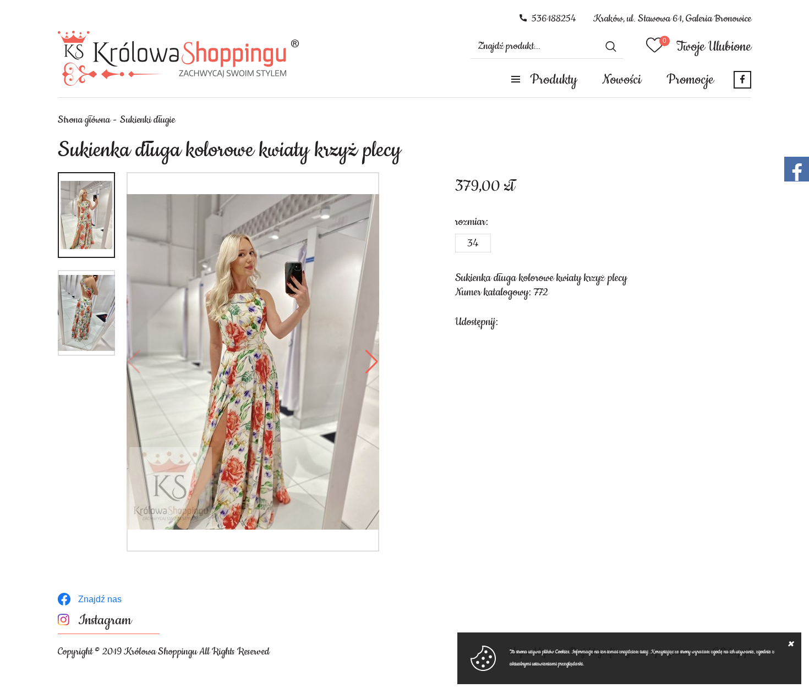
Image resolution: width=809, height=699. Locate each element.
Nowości (621, 79)
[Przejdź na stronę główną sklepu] (178, 58)
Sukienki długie (147, 119)
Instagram (105, 620)
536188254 (554, 18)
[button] (134, 362)
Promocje (690, 79)
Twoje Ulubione (713, 46)
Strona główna (84, 119)
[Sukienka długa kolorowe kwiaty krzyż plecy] (253, 362)
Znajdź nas (100, 599)
